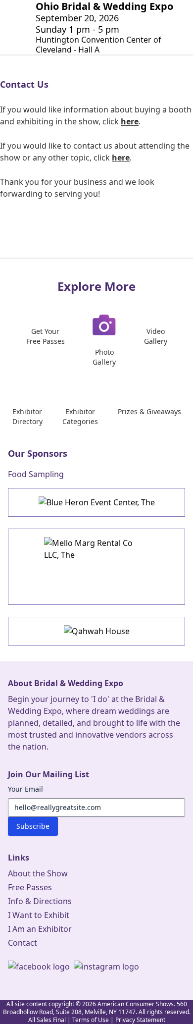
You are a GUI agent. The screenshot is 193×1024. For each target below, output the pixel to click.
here (130, 121)
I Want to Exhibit (38, 915)
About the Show (38, 873)
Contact (22, 942)
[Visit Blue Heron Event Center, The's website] (96, 502)
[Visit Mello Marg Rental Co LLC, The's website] (96, 566)
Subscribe (32, 826)
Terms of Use (90, 1020)
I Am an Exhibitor (40, 928)
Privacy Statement (140, 1020)
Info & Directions (40, 901)
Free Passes (30, 887)
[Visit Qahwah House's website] (96, 631)
